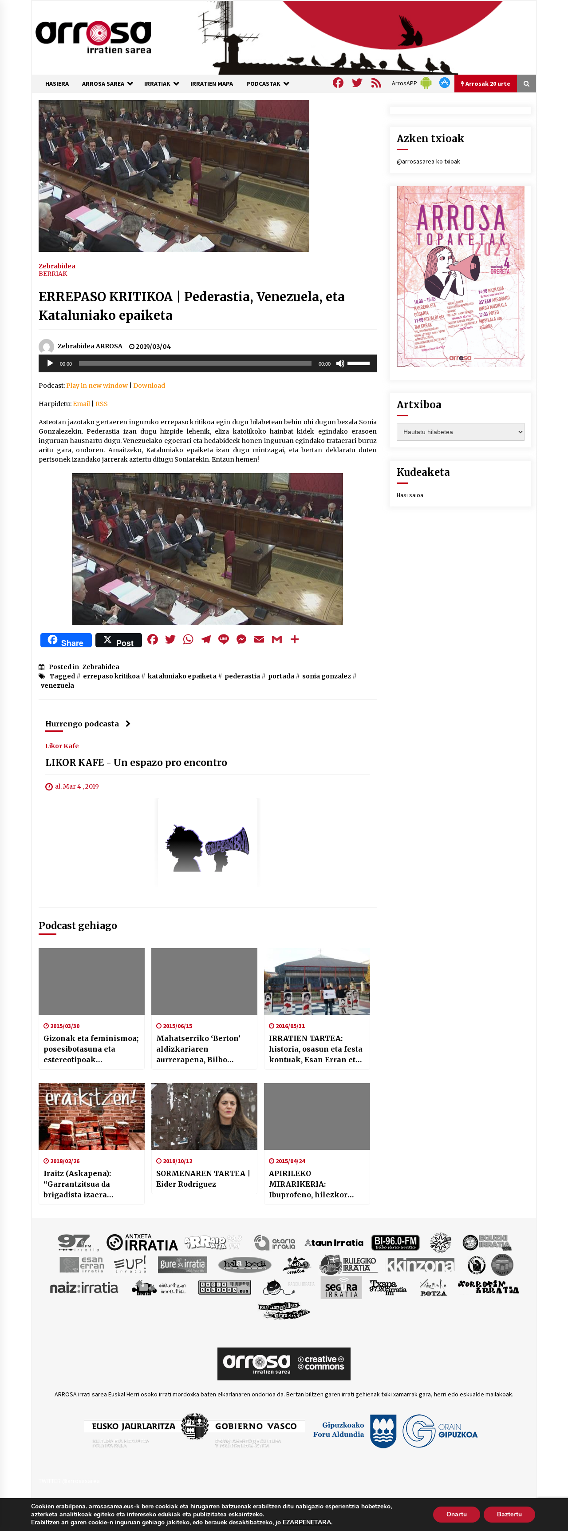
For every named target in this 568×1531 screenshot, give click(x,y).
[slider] (359, 363)
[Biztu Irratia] (441, 1242)
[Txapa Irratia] (388, 1287)
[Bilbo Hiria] (395, 1242)
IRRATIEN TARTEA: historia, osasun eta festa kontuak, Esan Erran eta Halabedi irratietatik (316, 1049)
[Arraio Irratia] (213, 1242)
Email (81, 404)
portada (281, 676)
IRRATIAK (157, 84)
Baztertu (509, 1514)
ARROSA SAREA (103, 84)
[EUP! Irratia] (131, 1264)
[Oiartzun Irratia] (159, 1287)
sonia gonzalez (326, 676)
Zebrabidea (57, 265)
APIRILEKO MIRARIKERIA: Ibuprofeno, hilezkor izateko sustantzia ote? (311, 1184)
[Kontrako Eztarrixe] (476, 1264)
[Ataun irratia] (334, 1242)
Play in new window (97, 386)
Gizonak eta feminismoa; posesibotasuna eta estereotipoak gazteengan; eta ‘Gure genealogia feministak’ (90, 1049)
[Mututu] (340, 363)
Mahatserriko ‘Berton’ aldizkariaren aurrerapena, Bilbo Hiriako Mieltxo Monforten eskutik (198, 1049)
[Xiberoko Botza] (433, 1287)
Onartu (456, 1514)
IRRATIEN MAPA (211, 84)
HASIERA (57, 84)
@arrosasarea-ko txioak (428, 161)
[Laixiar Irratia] (502, 1264)
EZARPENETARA (307, 1523)
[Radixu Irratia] (288, 1287)
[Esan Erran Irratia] (81, 1264)
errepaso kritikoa (111, 676)
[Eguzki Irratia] (486, 1242)
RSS (101, 404)
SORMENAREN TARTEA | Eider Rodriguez (203, 1178)
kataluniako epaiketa (182, 676)
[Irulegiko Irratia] (348, 1264)
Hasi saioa (410, 495)
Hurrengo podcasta (82, 723)
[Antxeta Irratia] (142, 1242)
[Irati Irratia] (297, 1264)
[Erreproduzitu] (50, 363)
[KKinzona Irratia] (420, 1264)
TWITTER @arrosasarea (69, 1481)
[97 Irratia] (79, 1242)
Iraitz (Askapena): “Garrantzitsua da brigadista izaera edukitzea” (77, 1184)
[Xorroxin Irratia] (488, 1287)
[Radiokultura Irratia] (224, 1287)
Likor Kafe (62, 745)
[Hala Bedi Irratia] (244, 1264)
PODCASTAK (263, 84)
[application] (208, 363)
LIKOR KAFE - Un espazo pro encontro (136, 763)
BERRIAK (53, 274)
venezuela (57, 686)
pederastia (242, 676)
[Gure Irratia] (182, 1264)
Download (149, 386)
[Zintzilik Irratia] (284, 1309)
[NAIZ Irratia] (84, 1287)
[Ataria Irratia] (275, 1242)
